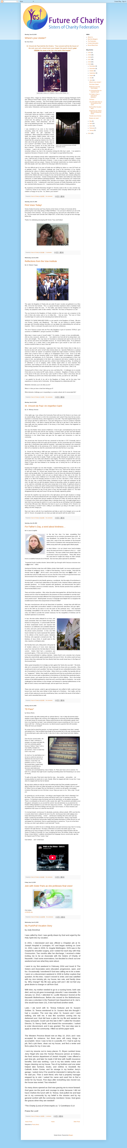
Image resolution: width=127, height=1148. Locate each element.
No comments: (49, 196)
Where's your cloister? (35, 38)
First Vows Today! (33, 205)
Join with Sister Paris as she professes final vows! (49, 886)
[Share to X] (60, 196)
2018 (89, 57)
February (92, 128)
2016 (89, 62)
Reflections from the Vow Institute (41, 261)
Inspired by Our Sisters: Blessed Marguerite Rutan (95, 112)
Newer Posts (28, 1121)
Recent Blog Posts (93, 45)
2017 (89, 59)
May (90, 121)
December (92, 66)
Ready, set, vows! (94, 118)
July (90, 77)
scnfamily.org (28, 912)
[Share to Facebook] (62, 196)
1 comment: (49, 1116)
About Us (90, 37)
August (91, 75)
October (91, 71)
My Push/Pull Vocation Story (38, 925)
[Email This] (56, 196)
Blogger (71, 1135)
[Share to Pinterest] (63, 196)
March (91, 126)
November (92, 68)
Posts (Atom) (35, 1124)
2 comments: (49, 252)
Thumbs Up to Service (95, 116)
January (91, 130)
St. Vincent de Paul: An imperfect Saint (43, 406)
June (90, 80)
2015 (89, 64)
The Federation (92, 41)
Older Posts (77, 1121)
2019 (89, 55)
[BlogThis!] (58, 196)
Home (53, 1121)
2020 (89, 52)
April (90, 123)
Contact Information (93, 43)
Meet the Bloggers (93, 39)
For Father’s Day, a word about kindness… (45, 526)
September (92, 73)
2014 (89, 133)
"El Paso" (29, 709)
